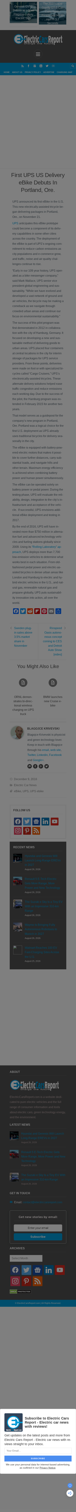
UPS (15, 223)
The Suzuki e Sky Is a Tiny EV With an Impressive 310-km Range (44, 906)
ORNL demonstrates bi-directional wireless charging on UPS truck (23, 705)
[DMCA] (20, 1292)
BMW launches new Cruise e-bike (52, 701)
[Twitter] (47, 66)
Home (7, 72)
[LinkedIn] (41, 66)
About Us (17, 72)
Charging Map (64, 72)
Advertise (48, 72)
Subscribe (38, 1236)
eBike (17, 791)
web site (55, 749)
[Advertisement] (38, 126)
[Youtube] (53, 66)
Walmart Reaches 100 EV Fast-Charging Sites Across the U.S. (42, 952)
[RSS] (22, 66)
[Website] (29, 766)
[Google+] (41, 766)
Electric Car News (25, 785)
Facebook (55, 754)
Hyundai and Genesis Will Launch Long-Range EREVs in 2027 (43, 860)
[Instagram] (35, 66)
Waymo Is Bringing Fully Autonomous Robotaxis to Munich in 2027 (41, 929)
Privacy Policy (33, 72)
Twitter (31, 754)
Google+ (38, 760)
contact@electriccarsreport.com (42, 1202)
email (45, 749)
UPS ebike (37, 791)
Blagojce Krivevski (43, 728)
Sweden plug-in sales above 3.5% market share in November (23, 637)
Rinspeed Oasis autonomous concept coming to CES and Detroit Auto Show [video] (52, 641)
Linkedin (42, 754)
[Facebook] (28, 66)
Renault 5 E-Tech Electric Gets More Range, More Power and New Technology (42, 883)
